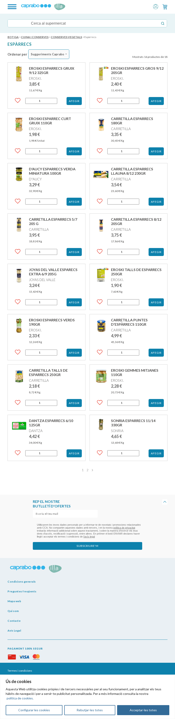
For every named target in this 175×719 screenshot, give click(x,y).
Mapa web (14, 601)
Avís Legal (14, 630)
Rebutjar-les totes (90, 710)
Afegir (74, 101)
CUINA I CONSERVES (35, 37)
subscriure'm (87, 546)
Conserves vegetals (66, 37)
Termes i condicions (20, 670)
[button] (155, 6)
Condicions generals (22, 581)
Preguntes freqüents (22, 591)
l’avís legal (89, 536)
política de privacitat (124, 527)
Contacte (14, 620)
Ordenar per (17, 54)
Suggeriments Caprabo (47, 54)
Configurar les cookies (34, 710)
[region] (87, 697)
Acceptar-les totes (143, 710)
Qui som (13, 611)
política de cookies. (20, 698)
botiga (13, 37)
